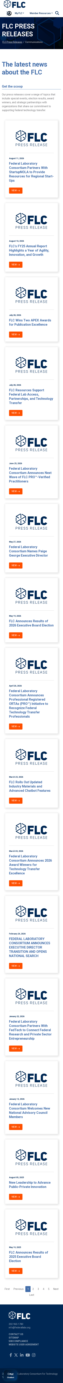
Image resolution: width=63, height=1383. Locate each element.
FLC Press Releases (12, 42)
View (14, 190)
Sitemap (14, 1337)
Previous (18, 1289)
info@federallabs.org (19, 1327)
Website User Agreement (24, 1344)
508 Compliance (18, 1341)
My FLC (18, 13)
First (7, 1289)
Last (31, 1294)
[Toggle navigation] (8, 14)
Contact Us (16, 1334)
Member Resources (40, 13)
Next (55, 1289)
